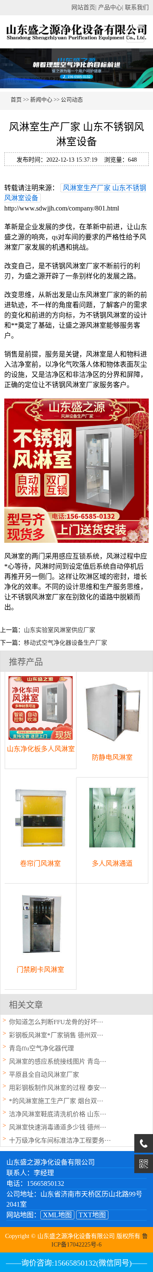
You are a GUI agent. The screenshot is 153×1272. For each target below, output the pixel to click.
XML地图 (57, 1215)
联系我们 (137, 7)
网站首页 (83, 7)
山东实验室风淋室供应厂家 (59, 630)
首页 (16, 99)
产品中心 (110, 7)
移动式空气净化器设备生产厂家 (65, 643)
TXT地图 (92, 1215)
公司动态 (72, 99)
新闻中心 (41, 99)
